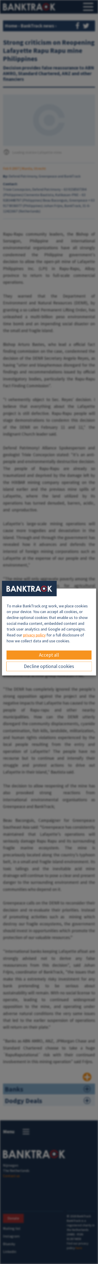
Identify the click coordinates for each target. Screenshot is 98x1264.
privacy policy (34, 635)
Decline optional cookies (49, 666)
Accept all (49, 655)
